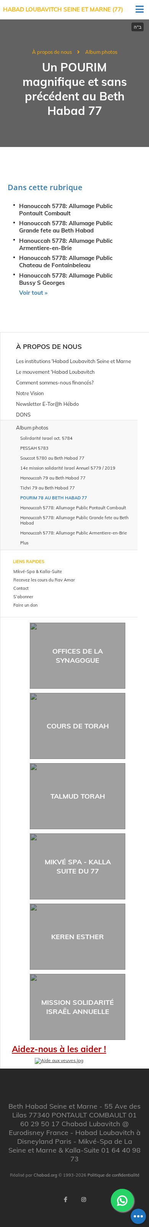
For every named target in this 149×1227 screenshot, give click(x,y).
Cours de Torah (78, 726)
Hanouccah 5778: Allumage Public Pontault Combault (66, 209)
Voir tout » (33, 292)
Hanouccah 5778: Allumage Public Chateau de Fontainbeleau (66, 261)
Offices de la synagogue (77, 655)
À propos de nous (52, 52)
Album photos (101, 52)
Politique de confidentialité (113, 1175)
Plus (24, 543)
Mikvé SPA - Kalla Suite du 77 (78, 866)
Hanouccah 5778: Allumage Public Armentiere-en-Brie (66, 244)
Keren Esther (77, 936)
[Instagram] (83, 1199)
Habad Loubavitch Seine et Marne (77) (63, 9)
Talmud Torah (77, 796)
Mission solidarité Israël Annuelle (77, 1007)
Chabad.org (45, 1175)
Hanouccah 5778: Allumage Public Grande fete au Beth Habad (66, 227)
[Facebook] (65, 1199)
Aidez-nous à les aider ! (59, 1049)
